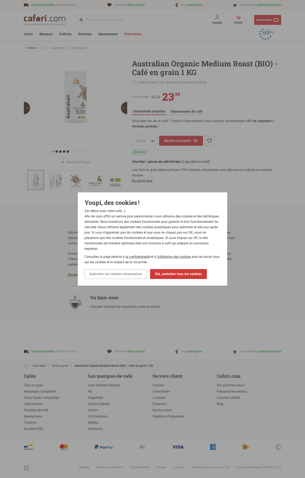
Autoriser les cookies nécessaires (115, 274)
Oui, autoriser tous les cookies (178, 274)
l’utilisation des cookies (174, 257)
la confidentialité (138, 257)
